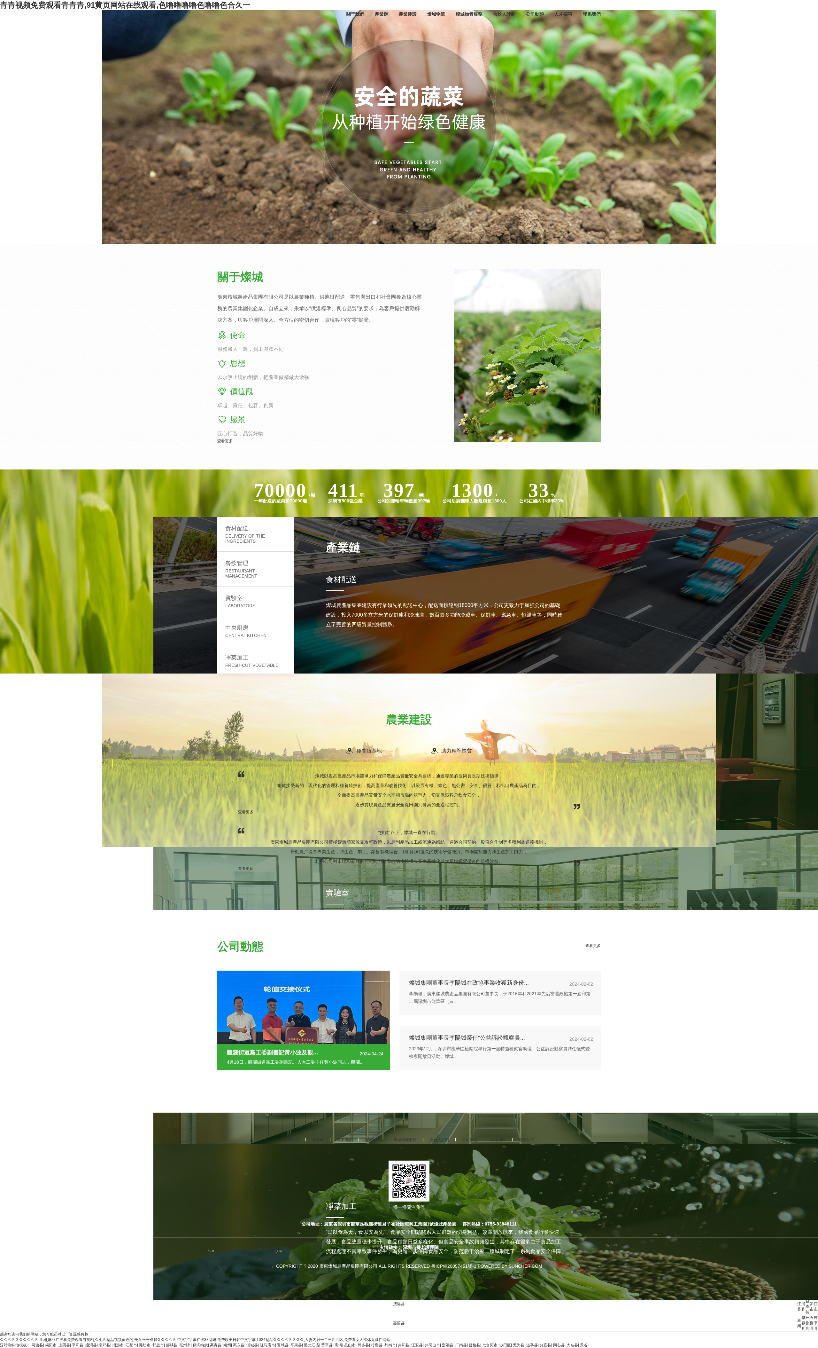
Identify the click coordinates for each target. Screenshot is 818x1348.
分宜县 (545, 1345)
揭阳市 (51, 1345)
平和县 (77, 1345)
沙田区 (505, 1345)
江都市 (131, 1345)
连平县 (816, 1323)
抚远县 (399, 1304)
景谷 (584, 1345)
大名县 (572, 1345)
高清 (338, 1345)
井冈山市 (432, 1345)
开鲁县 (807, 1323)
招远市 (118, 1345)
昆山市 (350, 1345)
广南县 (461, 1345)
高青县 (215, 1345)
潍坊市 (144, 1345)
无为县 (518, 1345)
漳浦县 (803, 1304)
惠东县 (238, 1345)
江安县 (417, 1345)
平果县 (296, 1345)
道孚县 (532, 1345)
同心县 (559, 1345)
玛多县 (363, 1345)
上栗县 (64, 1345)
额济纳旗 (200, 1345)
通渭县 (91, 1345)
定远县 (447, 1345)
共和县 (403, 1345)
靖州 (227, 1345)
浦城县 (252, 1345)
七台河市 (490, 1345)
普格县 (474, 1345)
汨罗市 (812, 1304)
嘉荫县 (399, 1323)
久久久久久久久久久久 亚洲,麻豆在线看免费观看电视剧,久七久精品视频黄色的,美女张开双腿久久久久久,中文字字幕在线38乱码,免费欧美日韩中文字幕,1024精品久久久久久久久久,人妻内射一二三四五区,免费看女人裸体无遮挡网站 (195, 1339)
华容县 (803, 1323)
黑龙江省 (311, 1345)
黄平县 (327, 1345)
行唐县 (376, 1345)
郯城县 (171, 1345)
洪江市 (816, 1304)
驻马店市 (267, 1345)
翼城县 (283, 1345)
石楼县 (812, 1323)
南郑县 (104, 1345)
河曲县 (37, 1345)
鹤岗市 (390, 1345)
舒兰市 (158, 1345)
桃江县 (799, 1304)
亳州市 (185, 1345)
